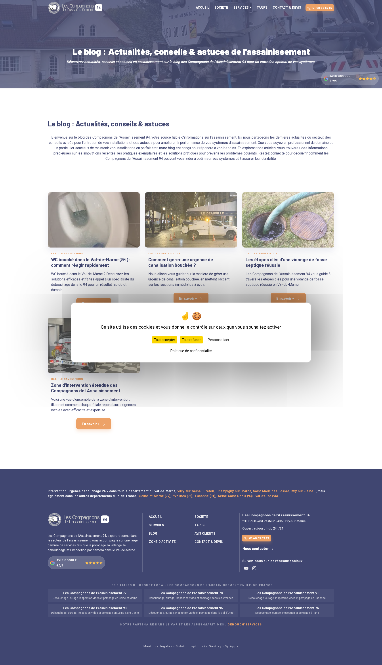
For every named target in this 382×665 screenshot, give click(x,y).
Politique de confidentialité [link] (191, 351)
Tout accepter (164, 340)
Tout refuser (191, 340)
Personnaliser (218, 340)
